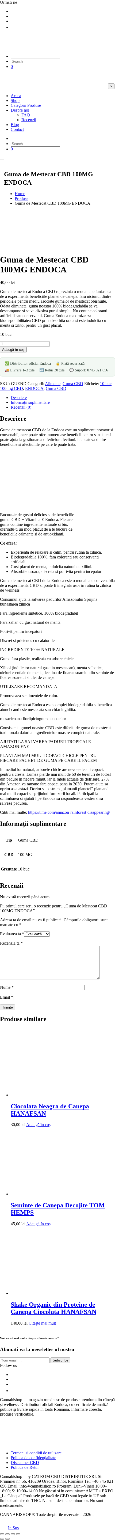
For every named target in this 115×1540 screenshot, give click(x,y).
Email (6, 997)
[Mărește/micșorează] (2, 1534)
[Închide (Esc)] (18, 1534)
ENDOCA (34, 388)
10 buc (106, 383)
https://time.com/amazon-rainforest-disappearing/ (69, 812)
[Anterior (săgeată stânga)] (2, 1539)
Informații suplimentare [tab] (30, 402)
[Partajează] (13, 1534)
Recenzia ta (11, 943)
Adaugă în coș (13, 350)
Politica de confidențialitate (33, 1457)
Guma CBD (73, 383)
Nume (7, 987)
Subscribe (60, 1360)
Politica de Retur (25, 1467)
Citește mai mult (42, 1323)
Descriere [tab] (19, 397)
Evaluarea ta (12, 933)
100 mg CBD (11, 388)
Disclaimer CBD (25, 1462)
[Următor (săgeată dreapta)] (7, 1539)
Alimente (52, 383)
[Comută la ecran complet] (7, 1534)
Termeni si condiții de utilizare (36, 1453)
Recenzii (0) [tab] (21, 407)
